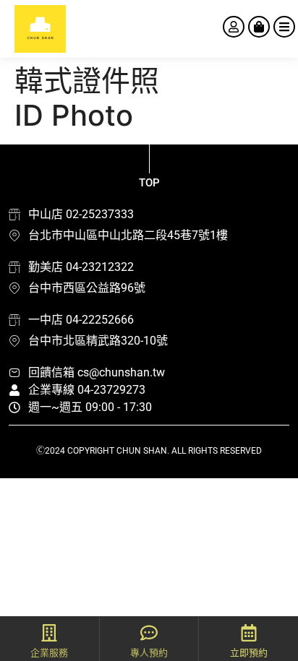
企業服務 (49, 652)
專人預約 (149, 652)
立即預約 (249, 652)
